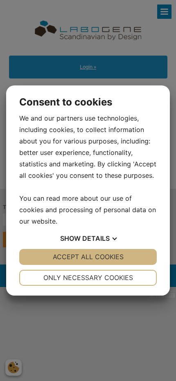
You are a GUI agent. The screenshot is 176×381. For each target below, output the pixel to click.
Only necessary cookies (88, 277)
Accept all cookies (88, 257)
